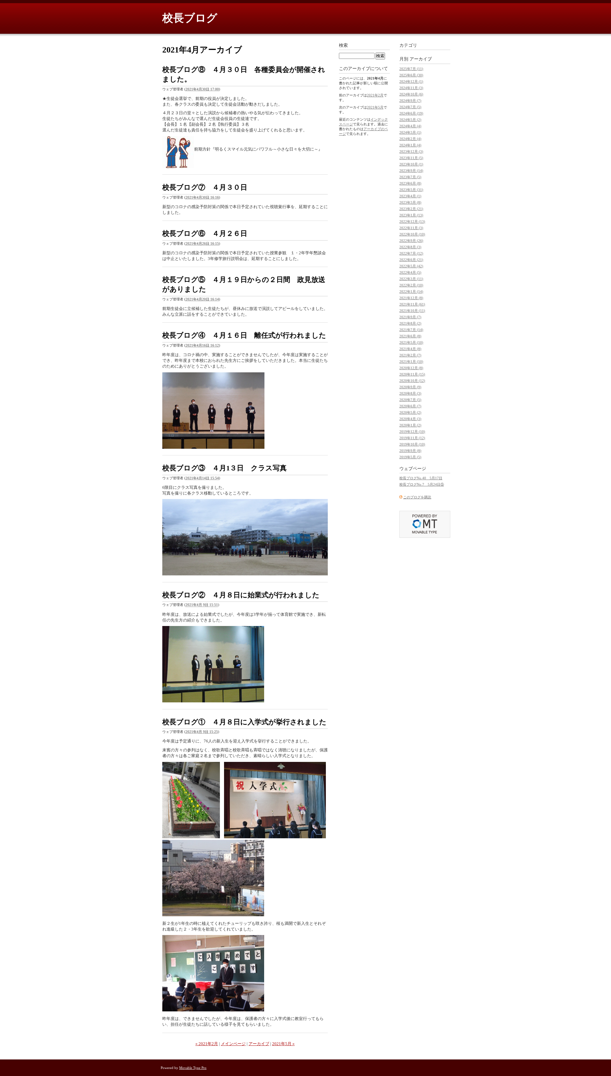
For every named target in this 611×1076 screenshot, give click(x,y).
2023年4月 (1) (410, 196)
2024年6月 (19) (411, 113)
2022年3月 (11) (411, 279)
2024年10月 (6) (411, 94)
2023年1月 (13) (411, 215)
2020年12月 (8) (411, 368)
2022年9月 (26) (411, 241)
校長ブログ (189, 18)
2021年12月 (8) (411, 298)
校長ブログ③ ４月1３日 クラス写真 (224, 468)
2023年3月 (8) (410, 202)
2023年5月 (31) (411, 190)
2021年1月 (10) (411, 361)
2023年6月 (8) (410, 183)
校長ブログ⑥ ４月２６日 (204, 233)
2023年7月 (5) (410, 177)
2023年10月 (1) (411, 164)
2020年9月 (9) (410, 387)
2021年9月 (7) (410, 317)
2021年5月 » (283, 1043)
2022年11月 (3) (411, 228)
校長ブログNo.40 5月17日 (420, 478)
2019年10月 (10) (412, 444)
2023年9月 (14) (411, 170)
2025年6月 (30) (411, 75)
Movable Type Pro (193, 1068)
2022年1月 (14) (411, 291)
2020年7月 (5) (410, 400)
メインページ (233, 1043)
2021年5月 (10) (411, 342)
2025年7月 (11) (411, 69)
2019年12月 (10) (412, 431)
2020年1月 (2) (410, 425)
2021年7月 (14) (411, 330)
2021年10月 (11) (412, 311)
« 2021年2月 (206, 1043)
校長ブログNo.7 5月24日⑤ (421, 484)
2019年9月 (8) (410, 451)
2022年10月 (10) (412, 234)
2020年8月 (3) (410, 393)
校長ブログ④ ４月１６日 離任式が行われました (244, 335)
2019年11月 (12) (412, 438)
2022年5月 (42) (411, 266)
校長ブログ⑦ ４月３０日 (204, 187)
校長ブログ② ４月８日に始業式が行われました (241, 595)
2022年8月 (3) (410, 247)
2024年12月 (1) (411, 81)
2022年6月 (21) (411, 260)
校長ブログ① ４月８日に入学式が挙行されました (244, 722)
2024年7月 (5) (410, 107)
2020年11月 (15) (412, 374)
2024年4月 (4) (410, 126)
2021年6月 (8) (410, 336)
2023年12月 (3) (411, 151)
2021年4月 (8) (410, 349)
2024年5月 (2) (410, 120)
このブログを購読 (417, 497)
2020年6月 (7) (410, 406)
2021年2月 (375, 95)
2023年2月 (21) (411, 209)
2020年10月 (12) (412, 381)
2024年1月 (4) (410, 145)
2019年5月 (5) (410, 457)
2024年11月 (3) (411, 88)
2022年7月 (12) (411, 253)
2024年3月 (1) (410, 132)
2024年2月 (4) (410, 139)
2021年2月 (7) (410, 355)
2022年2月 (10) (411, 285)
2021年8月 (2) (410, 323)
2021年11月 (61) (412, 304)
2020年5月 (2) (410, 412)
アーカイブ (259, 1043)
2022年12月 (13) (412, 221)
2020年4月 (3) (410, 419)
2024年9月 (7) (410, 100)
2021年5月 (375, 107)
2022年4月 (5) (410, 272)
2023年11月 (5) (411, 158)
